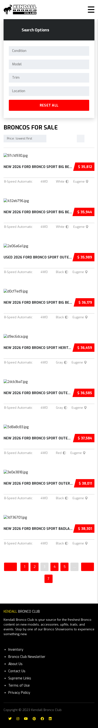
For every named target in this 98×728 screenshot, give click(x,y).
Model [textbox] (17, 64)
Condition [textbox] (19, 51)
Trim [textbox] (16, 77)
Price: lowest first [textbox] (19, 138)
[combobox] (49, 51)
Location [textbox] (18, 91)
